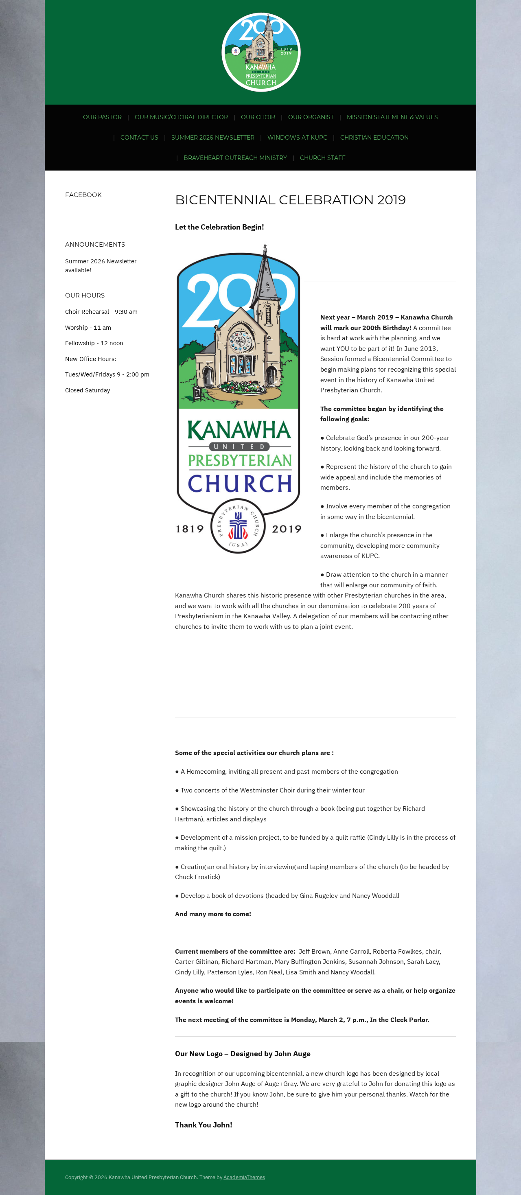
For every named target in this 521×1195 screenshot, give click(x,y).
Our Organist (311, 117)
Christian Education (374, 137)
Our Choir (258, 117)
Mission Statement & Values (392, 117)
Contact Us (139, 137)
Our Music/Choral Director (181, 117)
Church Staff (323, 158)
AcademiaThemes (244, 1177)
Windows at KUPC (297, 137)
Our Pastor (102, 117)
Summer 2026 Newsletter (212, 137)
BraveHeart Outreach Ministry (235, 158)
